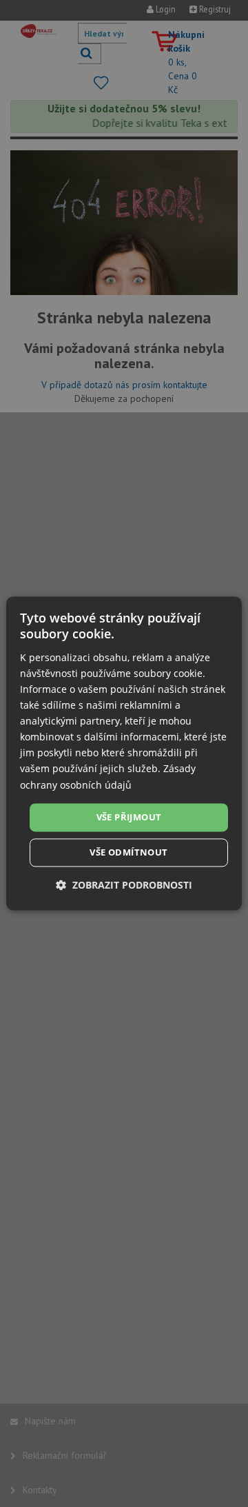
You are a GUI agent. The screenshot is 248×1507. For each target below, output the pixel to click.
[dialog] (124, 753)
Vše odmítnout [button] (128, 853)
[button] (124, 885)
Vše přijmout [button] (129, 817)
